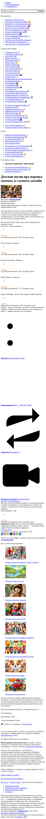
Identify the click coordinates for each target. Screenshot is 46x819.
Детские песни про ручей (14, 581)
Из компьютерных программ (19, 97)
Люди (11, 56)
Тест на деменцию (17, 36)
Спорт (11, 89)
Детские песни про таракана (15, 600)
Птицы (11, 63)
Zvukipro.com (22, 811)
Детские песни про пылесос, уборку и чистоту (22, 562)
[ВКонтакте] (2, 534)
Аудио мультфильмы (17, 122)
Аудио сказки (13, 120)
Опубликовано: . (7, 713)
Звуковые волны (16, 137)
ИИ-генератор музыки (17, 42)
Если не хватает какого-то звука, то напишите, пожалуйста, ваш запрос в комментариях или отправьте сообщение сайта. (22, 733)
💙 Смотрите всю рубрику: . (17, 724)
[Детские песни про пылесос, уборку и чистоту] (15, 559)
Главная (8, 3)
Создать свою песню (18, 40)
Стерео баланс (15, 156)
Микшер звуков (16, 135)
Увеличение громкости (17, 22)
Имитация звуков (14, 141)
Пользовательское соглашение (16, 788)
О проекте (9, 792)
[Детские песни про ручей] (15, 577)
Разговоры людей (15, 109)
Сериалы (12, 85)
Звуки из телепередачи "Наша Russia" (19, 163)
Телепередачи (13, 87)
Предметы (12, 67)
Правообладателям (12, 786)
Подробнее (18, 817)
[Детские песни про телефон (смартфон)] (15, 634)
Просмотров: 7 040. (8, 717)
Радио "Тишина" (15, 154)
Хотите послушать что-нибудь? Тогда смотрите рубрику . (23, 539)
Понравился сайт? (8, 524)
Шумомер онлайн (17, 26)
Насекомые (13, 61)
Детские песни (16, 115)
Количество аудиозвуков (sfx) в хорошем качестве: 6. (20, 709)
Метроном (12, 143)
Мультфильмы (13, 81)
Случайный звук (11, 6)
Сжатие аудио (16, 32)
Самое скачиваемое (12, 4)
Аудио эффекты (14, 99)
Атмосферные (14, 54)
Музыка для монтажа (17, 105)
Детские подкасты (16, 117)
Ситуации (12, 73)
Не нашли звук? (18, 127)
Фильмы (11, 83)
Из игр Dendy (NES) (16, 93)
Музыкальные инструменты (19, 79)
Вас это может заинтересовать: (12, 543)
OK (25, 817)
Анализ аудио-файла (16, 148)
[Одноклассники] (5, 534)
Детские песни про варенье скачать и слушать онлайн (21, 179)
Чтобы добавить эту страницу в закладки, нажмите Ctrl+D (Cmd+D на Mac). (22, 770)
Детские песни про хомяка (14, 675)
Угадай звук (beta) (14, 139)
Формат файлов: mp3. (9, 207)
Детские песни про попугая (15, 619)
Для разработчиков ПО (17, 91)
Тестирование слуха (18, 146)
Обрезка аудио (14, 20)
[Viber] (14, 534)
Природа (12, 65)
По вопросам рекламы (18, 167)
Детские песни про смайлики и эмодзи (19, 657)
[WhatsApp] (17, 534)
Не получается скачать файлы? (12, 779)
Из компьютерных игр (16, 95)
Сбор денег (15, 125)
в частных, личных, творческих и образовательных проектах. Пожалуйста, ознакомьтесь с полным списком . (22, 744)
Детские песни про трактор (15, 694)
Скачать (4, 235)
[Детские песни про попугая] (15, 615)
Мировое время (14, 171)
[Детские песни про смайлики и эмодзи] (15, 653)
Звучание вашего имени (19, 150)
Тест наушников (18, 30)
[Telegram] (8, 534)
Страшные (12, 52)
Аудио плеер (14, 152)
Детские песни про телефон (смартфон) (19, 638)
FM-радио (13, 113)
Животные (12, 58)
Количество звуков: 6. (9, 201)
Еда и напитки (14, 69)
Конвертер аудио (18, 24)
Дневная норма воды (18, 169)
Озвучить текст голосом (17, 44)
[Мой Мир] (20, 534)
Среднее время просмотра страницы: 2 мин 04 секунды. (21, 205)
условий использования (33, 746)
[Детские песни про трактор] (15, 691)
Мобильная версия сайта (14, 790)
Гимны (12, 107)
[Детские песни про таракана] (15, 596)
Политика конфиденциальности (12, 813)
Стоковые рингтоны (16, 101)
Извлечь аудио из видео (17, 28)
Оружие (11, 77)
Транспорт (12, 71)
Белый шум (13, 34)
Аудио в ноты (12, 38)
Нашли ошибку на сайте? (10, 775)
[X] (11, 534)
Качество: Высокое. (8, 203)
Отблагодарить (6, 530)
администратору (7, 735)
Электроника (13, 75)
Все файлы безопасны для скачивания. (15, 739)
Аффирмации (14, 111)
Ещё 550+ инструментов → (11, 501)
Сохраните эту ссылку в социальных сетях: (17, 532)
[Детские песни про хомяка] (15, 672)
